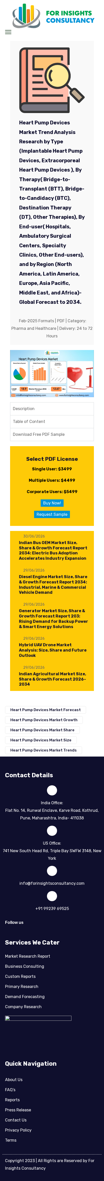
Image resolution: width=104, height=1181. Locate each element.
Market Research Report (27, 956)
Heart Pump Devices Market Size (40, 740)
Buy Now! (52, 503)
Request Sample (52, 514)
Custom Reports (20, 976)
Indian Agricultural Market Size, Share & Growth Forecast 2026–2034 (52, 679)
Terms (10, 1140)
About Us (13, 1079)
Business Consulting (24, 966)
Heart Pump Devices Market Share (42, 730)
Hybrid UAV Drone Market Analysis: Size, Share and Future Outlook (53, 650)
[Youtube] (76, 925)
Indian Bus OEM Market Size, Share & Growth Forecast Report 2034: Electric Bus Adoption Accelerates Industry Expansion (53, 550)
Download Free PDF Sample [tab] (39, 434)
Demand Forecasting (25, 996)
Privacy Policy (18, 1130)
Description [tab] (24, 408)
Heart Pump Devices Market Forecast (45, 710)
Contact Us (16, 1120)
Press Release (18, 1110)
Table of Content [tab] (29, 421)
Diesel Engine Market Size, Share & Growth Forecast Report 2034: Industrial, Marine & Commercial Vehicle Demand (53, 584)
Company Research (23, 1006)
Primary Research (21, 986)
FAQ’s (10, 1089)
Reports (12, 1099)
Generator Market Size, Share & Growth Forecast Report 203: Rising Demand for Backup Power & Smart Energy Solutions (53, 618)
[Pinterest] (62, 925)
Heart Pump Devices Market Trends (43, 750)
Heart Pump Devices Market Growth (43, 720)
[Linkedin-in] (35, 925)
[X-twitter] (48, 925)
